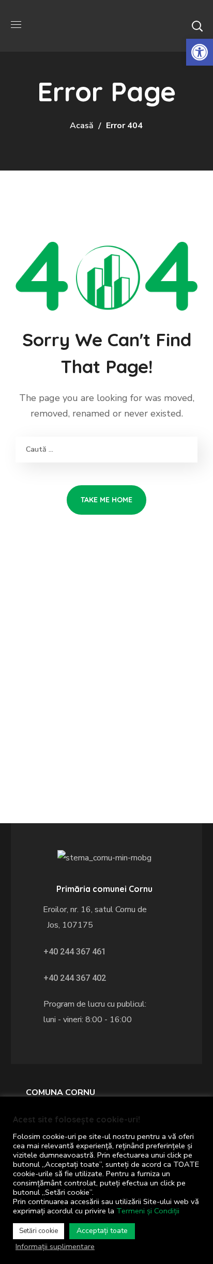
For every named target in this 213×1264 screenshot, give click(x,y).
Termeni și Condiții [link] (147, 1211)
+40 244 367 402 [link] (74, 978)
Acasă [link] (82, 125)
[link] (199, 52)
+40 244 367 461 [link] (74, 952)
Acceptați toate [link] (102, 1231)
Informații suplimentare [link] (55, 1246)
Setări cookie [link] (38, 1231)
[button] (197, 26)
